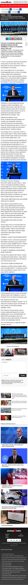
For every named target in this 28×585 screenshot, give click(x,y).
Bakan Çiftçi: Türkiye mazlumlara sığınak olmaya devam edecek (14, 559)
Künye (7, 535)
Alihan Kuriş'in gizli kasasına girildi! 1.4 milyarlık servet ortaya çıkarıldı (13, 577)
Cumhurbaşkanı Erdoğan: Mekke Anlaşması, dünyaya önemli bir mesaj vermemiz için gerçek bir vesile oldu (13, 576)
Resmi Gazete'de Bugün (6, 563)
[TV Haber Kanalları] (17, 2)
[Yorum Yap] (21, 39)
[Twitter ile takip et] (11, 540)
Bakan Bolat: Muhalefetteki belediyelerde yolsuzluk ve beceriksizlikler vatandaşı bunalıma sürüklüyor (12, 567)
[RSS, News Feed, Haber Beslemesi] (14, 540)
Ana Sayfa (7, 534)
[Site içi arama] (26, 2)
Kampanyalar (21, 535)
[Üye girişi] (16, 540)
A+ (26, 43)
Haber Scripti (12, 545)
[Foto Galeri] (21, 2)
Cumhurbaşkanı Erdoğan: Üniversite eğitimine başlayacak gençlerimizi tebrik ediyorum (12, 568)
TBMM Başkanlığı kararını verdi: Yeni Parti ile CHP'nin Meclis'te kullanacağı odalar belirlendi (13, 570)
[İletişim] (24, 2)
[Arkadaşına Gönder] (15, 39)
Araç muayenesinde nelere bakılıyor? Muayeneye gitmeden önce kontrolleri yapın (13, 558)
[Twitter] (10, 39)
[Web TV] (19, 2)
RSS (21, 534)
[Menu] (14, 2)
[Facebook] (7, 39)
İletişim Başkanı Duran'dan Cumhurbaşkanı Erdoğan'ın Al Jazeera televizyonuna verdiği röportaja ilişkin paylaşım (12, 579)
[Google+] (12, 39)
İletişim (7, 537)
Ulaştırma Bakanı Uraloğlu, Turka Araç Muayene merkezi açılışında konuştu (12, 556)
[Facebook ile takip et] (8, 540)
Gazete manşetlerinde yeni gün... (8, 554)
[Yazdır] (18, 39)
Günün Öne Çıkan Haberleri (6, 549)
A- (26, 45)
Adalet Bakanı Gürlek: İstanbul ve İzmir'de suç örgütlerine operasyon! (12, 561)
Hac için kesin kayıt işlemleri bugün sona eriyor (11, 572)
